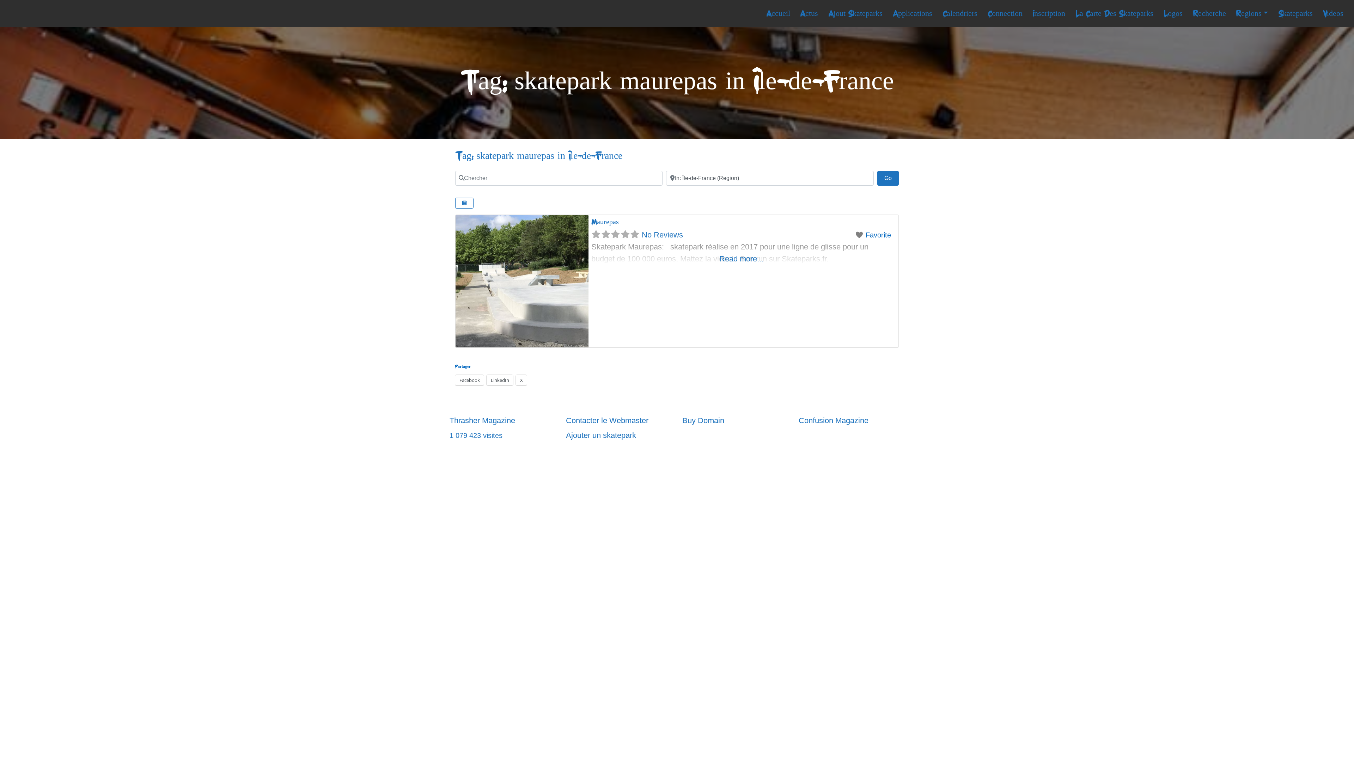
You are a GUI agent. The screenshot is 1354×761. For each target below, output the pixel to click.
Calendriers (960, 13)
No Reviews (662, 234)
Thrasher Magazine (482, 420)
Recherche (1209, 13)
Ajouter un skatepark (601, 435)
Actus (809, 13)
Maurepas (605, 221)
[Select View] (464, 203)
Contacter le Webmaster (607, 420)
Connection (1005, 13)
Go (891, 178)
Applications (912, 13)
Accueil (778, 13)
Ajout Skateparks (855, 13)
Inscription (1048, 13)
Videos (1333, 13)
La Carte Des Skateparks (1114, 13)
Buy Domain (703, 420)
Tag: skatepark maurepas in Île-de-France (538, 156)
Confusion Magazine (833, 420)
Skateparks (1295, 13)
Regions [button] (1249, 13)
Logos (1173, 13)
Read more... (741, 258)
